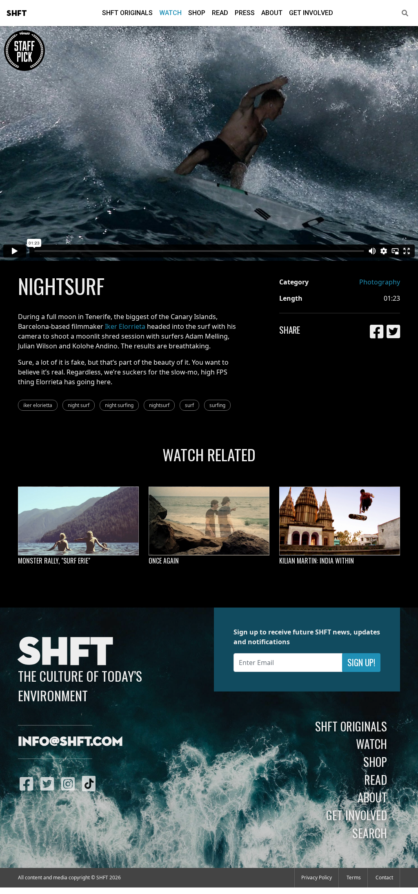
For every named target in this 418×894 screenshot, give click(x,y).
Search (369, 832)
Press (245, 13)
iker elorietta (37, 405)
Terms (354, 877)
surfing (217, 405)
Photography (379, 281)
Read (220, 13)
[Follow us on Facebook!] (28, 783)
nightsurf (159, 405)
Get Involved (311, 13)
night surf (78, 405)
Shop (196, 13)
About (271, 13)
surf (189, 405)
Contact (384, 877)
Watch (170, 13)
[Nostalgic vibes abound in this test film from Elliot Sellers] (209, 521)
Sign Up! (361, 662)
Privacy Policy (316, 877)
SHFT (17, 13)
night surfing (119, 405)
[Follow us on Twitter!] (49, 783)
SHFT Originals (127, 13)
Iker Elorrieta (125, 326)
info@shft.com (70, 742)
